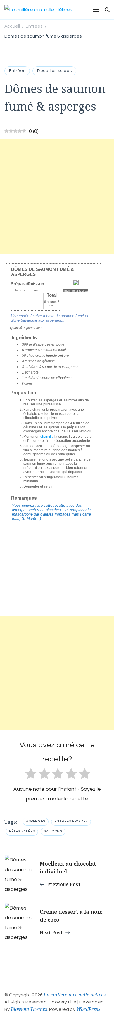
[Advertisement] (57, 196)
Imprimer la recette (75, 290)
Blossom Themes (29, 1009)
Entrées (17, 71)
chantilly (46, 437)
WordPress (88, 1009)
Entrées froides (71, 821)
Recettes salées (54, 71)
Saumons (53, 831)
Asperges (35, 821)
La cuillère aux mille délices (75, 994)
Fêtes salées (22, 831)
